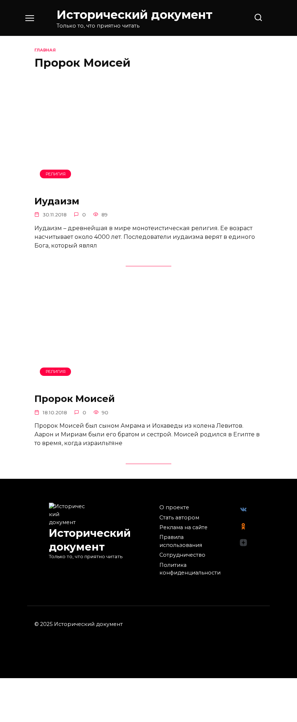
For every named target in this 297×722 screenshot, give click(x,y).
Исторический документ (135, 15)
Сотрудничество (182, 555)
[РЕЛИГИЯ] (148, 183)
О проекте (174, 507)
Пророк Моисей (74, 398)
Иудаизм (56, 200)
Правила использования (180, 541)
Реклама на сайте (183, 527)
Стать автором (179, 517)
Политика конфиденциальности (190, 569)
